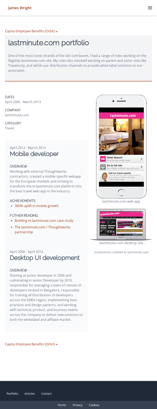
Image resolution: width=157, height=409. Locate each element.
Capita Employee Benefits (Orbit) (30, 31)
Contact (46, 393)
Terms (62, 405)
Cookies (94, 405)
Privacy (77, 405)
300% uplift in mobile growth (37, 206)
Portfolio (12, 393)
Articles (30, 393)
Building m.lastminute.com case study (44, 220)
